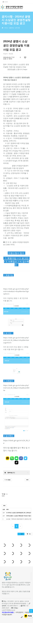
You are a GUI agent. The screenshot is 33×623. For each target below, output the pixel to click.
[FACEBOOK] (21, 458)
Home (6, 28)
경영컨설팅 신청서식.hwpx (17, 69)
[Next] (20, 526)
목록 (27, 479)
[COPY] (16, 462)
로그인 (6, 2)
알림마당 (11, 28)
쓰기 (22, 534)
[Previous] (13, 526)
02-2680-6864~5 (21, 617)
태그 (30, 534)
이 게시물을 (7, 479)
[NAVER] (16, 458)
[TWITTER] (25, 458)
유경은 (11, 54)
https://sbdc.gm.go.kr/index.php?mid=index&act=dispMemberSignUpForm (16, 291)
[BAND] (12, 458)
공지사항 (17, 28)
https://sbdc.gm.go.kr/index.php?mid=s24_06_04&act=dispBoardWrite (16, 387)
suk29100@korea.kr (8, 610)
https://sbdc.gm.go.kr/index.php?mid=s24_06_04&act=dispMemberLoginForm (16, 340)
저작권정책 (19, 612)
